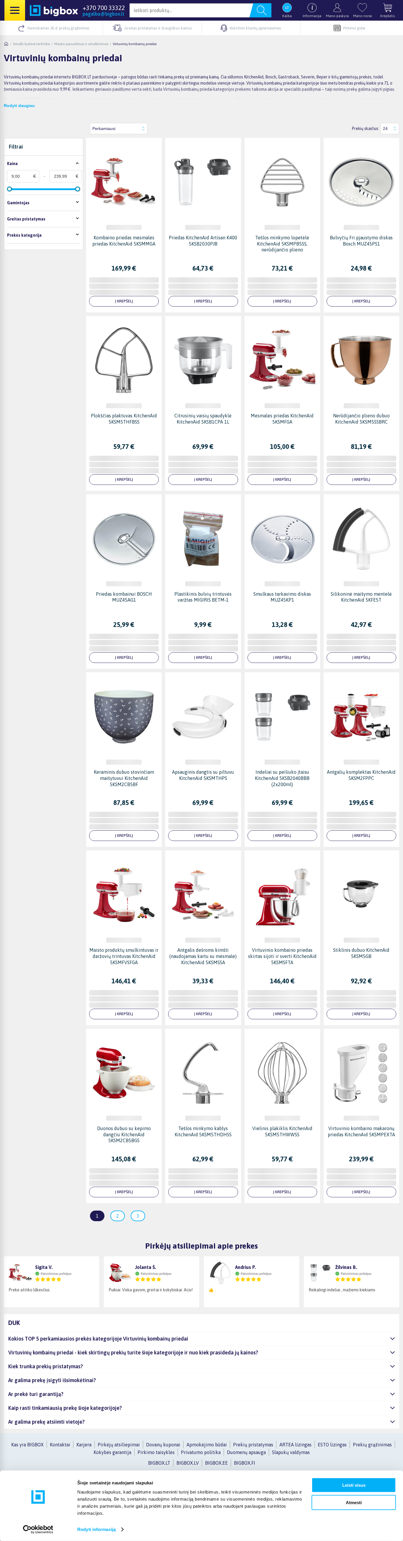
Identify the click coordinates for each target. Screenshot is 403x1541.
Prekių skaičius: (365, 128)
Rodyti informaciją (96, 1529)
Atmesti (354, 1502)
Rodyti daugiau (19, 105)
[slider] (9, 189)
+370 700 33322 (104, 7)
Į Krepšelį (124, 301)
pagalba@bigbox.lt (103, 14)
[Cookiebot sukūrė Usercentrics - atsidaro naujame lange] (38, 1529)
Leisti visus (354, 1485)
